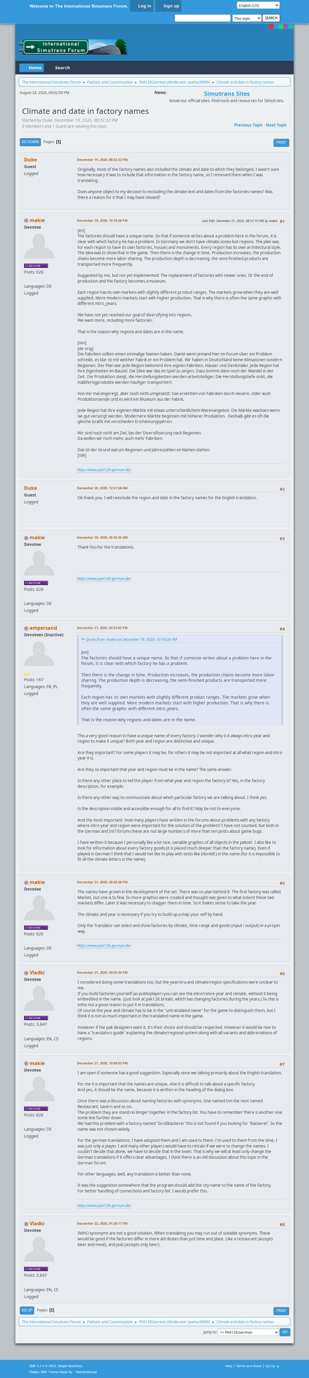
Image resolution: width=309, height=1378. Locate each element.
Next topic (276, 125)
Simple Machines (70, 1366)
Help (228, 1366)
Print (281, 142)
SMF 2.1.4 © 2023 (42, 1366)
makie (37, 220)
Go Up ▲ (273, 1366)
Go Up (27, 1310)
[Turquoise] (290, 26)
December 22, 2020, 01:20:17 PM (102, 1223)
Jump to (209, 1331)
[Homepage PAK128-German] (26, 279)
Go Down (30, 141)
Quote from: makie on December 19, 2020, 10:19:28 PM (131, 639)
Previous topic (248, 125)
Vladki (37, 972)
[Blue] (276, 26)
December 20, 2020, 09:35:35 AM (102, 537)
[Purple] (285, 26)
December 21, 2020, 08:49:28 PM (102, 882)
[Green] (281, 26)
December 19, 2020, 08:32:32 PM (102, 159)
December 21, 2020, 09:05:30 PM (102, 972)
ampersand (43, 628)
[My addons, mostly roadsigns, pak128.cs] (26, 1031)
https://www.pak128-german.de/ (104, 469)
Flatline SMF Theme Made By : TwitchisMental (63, 1372)
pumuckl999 (198, 82)
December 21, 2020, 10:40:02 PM (102, 1063)
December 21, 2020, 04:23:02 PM (102, 627)
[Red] (271, 26)
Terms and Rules (249, 1366)
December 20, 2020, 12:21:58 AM (102, 488)
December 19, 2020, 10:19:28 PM (102, 220)
